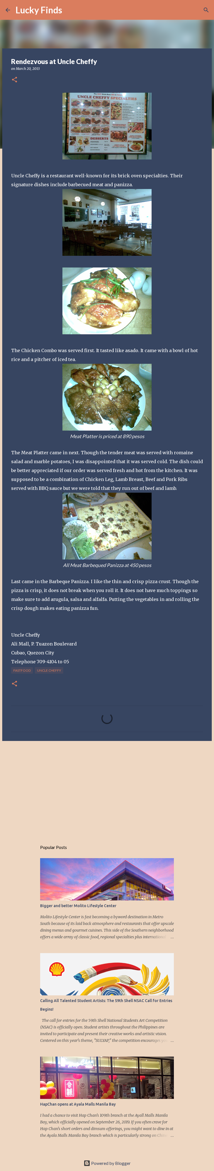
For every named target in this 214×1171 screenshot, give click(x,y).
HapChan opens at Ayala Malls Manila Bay (78, 1104)
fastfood (22, 670)
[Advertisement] (107, 788)
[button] (14, 80)
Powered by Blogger (110, 1163)
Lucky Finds (39, 9)
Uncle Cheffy (49, 670)
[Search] (70, 10)
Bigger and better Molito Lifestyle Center (78, 906)
